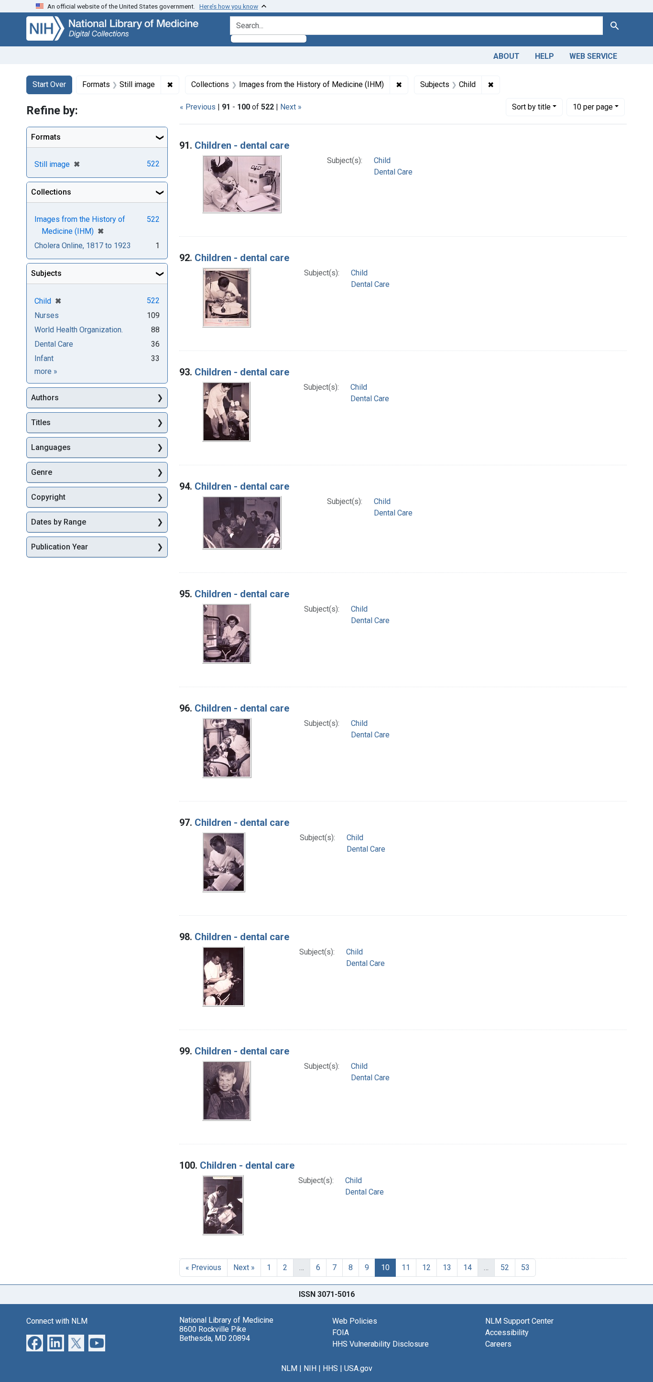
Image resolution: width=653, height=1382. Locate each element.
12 (426, 1267)
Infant (44, 358)
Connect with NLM (56, 1321)
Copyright (48, 497)
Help (544, 56)
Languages (51, 447)
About (506, 56)
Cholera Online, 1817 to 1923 (82, 245)
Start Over (49, 84)
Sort (531, 106)
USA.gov (358, 1368)
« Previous (198, 106)
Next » (291, 106)
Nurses (46, 315)
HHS (330, 1368)
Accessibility (507, 1332)
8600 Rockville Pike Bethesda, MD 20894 (214, 1334)
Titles (41, 422)
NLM (289, 1368)
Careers (498, 1344)
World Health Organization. (78, 329)
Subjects (46, 273)
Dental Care (393, 171)
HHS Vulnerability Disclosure (380, 1344)
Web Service (593, 56)
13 (447, 1267)
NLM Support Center (519, 1321)
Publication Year (59, 546)
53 (525, 1267)
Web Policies (354, 1321)
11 (406, 1267)
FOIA (340, 1332)
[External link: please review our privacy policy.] (34, 1342)
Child (382, 160)
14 (467, 1267)
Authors (45, 397)
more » (45, 371)
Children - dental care (242, 145)
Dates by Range (58, 521)
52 (505, 1267)
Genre (41, 472)
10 (593, 106)
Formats (46, 137)
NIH (310, 1368)
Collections (51, 192)
